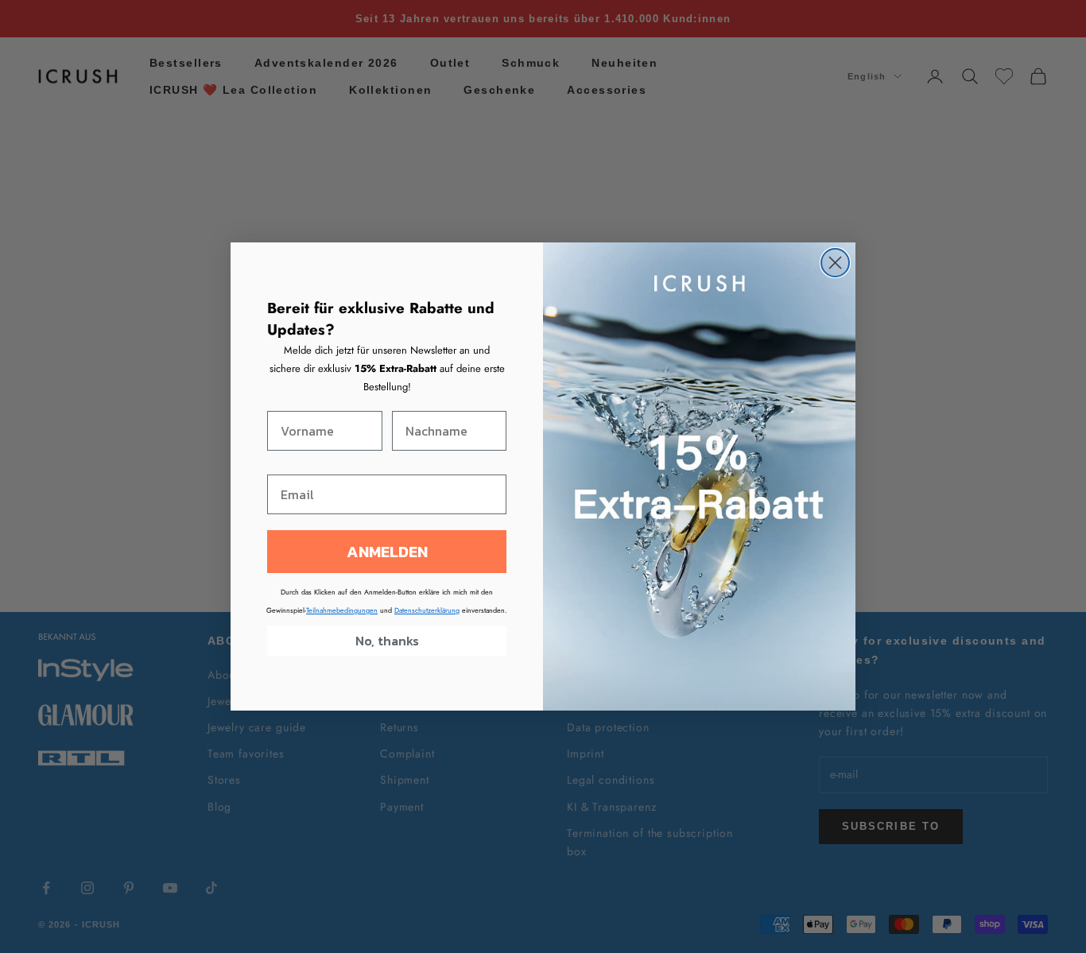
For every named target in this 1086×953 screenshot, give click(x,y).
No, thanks (387, 640)
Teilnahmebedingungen (342, 610)
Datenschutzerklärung (427, 610)
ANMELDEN (387, 552)
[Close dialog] (835, 263)
